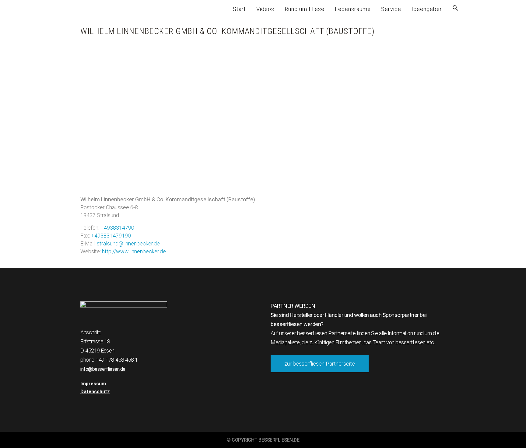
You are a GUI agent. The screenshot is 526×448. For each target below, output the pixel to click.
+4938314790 (117, 227)
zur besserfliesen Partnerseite (319, 363)
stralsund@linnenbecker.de (128, 243)
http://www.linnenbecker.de (134, 251)
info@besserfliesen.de (102, 369)
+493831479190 (111, 235)
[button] (455, 9)
